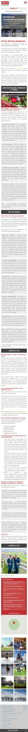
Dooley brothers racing (8, 708)
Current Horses (7, 722)
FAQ (4, 717)
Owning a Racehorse (8, 715)
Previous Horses (7, 724)
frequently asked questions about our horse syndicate (14, 601)
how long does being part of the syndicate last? (12, 594)
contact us (6, 609)
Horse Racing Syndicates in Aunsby (12, 713)
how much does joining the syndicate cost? (14, 589)
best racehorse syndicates (11, 597)
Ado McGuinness (7, 727)
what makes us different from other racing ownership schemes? (13, 582)
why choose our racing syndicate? (13, 586)
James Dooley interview (9, 709)
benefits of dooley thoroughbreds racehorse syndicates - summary (13, 605)
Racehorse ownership (8, 706)
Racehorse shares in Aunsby (9, 718)
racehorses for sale (19, 68)
